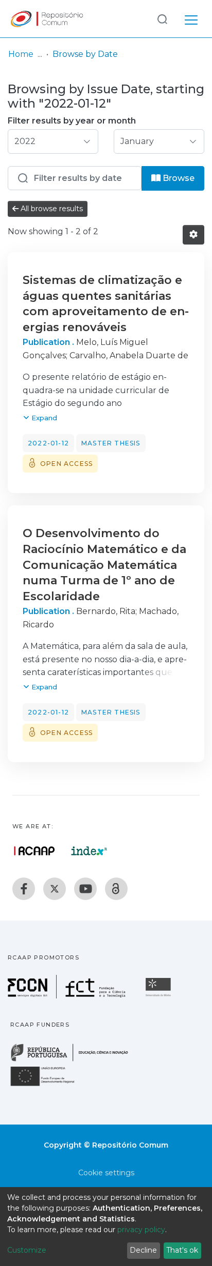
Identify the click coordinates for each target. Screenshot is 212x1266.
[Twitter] (54, 888)
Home (20, 54)
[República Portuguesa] (74, 1060)
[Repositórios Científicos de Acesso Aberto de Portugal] (34, 851)
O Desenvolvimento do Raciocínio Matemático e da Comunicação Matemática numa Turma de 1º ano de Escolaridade (104, 564)
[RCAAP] (116, 888)
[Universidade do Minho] (159, 995)
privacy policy (141, 1229)
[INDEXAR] (89, 851)
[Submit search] (162, 18)
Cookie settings (106, 1172)
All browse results (51, 208)
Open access (66, 463)
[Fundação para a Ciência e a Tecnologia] (68, 995)
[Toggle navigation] (191, 18)
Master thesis (110, 443)
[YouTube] (85, 888)
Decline (143, 1250)
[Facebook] (23, 888)
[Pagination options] (193, 234)
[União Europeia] (48, 1085)
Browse (178, 178)
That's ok (182, 1250)
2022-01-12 (48, 443)
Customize (26, 1250)
